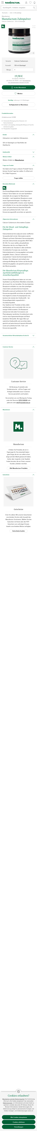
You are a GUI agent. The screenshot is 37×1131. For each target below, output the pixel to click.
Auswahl (8, 65)
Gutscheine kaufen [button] (18, 531)
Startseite (5, 13)
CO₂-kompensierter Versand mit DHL (18, 82)
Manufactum (19, 160)
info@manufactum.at (23, 402)
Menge (8, 70)
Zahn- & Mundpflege (15, 13)
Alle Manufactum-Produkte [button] (18, 468)
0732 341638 (23, 400)
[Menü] (2, 2)
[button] (34, 27)
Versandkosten (26, 80)
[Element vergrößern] (33, 53)
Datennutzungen (7, 1103)
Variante (8, 61)
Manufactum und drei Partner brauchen (13, 1099)
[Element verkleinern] (30, 53)
